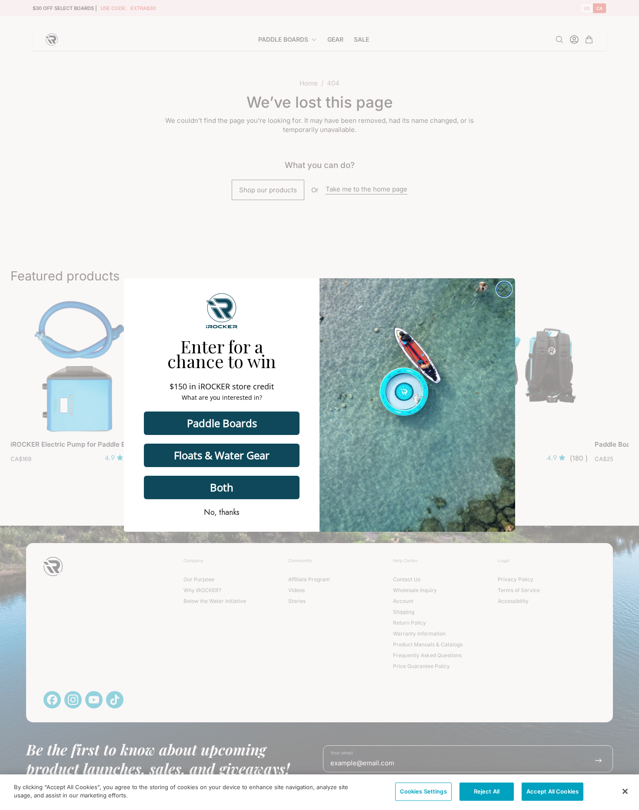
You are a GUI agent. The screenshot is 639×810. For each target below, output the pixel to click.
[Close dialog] (504, 289)
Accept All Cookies (552, 791)
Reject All (486, 791)
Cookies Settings (423, 791)
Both (221, 487)
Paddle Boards (222, 423)
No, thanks (222, 512)
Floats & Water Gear (222, 455)
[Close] (625, 791)
